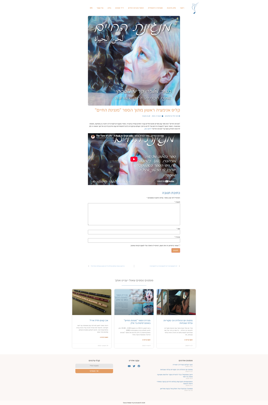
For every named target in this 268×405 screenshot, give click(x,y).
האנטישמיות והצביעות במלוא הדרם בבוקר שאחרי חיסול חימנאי (175, 383)
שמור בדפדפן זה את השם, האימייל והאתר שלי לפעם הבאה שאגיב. (154, 245)
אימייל (177, 237)
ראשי (182, 8)
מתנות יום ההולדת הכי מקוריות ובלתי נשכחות (176, 370)
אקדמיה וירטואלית (155, 8)
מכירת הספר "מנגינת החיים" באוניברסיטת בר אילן (137, 321)
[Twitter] (134, 366)
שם (178, 229)
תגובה (177, 202)
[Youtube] (129, 366)
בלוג (109, 8)
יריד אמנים (119, 8)
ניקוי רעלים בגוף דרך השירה (183, 365)
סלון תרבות (171, 8)
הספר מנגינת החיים (136, 8)
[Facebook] (138, 366)
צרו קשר (100, 8)
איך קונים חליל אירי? (99, 320)
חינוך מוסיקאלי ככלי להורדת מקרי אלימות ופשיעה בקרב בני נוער (175, 376)
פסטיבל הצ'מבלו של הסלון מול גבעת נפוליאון (176, 389)
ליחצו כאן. (147, 129)
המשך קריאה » (188, 340)
